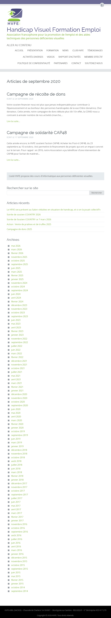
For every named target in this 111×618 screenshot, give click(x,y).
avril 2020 (16, 416)
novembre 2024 (19, 283)
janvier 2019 (17, 446)
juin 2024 (15, 294)
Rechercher (97, 192)
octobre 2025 (18, 260)
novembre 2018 (19, 453)
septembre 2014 (19, 591)
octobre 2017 (18, 490)
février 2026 (17, 253)
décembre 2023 (19, 305)
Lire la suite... (13, 121)
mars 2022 (16, 353)
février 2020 (17, 424)
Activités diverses (33, 56)
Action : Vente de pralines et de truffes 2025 (29, 224)
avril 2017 (16, 509)
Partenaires (61, 63)
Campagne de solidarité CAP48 (37, 132)
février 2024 (17, 301)
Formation (52, 50)
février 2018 (17, 476)
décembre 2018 (19, 450)
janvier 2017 (17, 520)
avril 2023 (16, 327)
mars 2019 (16, 442)
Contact (76, 63)
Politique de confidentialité (33, 63)
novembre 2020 (19, 398)
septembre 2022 (19, 342)
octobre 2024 (18, 286)
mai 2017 (15, 505)
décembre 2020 (19, 394)
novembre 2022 (19, 338)
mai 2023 (15, 323)
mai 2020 (15, 413)
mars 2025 (16, 271)
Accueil (19, 50)
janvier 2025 (17, 279)
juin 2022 (15, 349)
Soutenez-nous (94, 63)
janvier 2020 (17, 427)
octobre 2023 (18, 312)
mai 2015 (15, 576)
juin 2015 (15, 572)
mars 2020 (16, 420)
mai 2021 (15, 375)
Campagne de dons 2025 (19, 229)
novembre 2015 (19, 561)
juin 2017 (15, 502)
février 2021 (17, 387)
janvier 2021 (17, 390)
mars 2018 (16, 472)
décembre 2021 (19, 361)
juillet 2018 (16, 464)
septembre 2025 (19, 264)
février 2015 (17, 580)
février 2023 (17, 331)
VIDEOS (51, 56)
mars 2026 (16, 249)
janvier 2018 (17, 479)
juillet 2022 (16, 346)
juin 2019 (15, 438)
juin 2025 (15, 268)
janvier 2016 (17, 554)
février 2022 (17, 357)
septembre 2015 (19, 568)
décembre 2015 (19, 557)
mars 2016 (16, 550)
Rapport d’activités (69, 56)
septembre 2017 (19, 494)
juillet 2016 (16, 539)
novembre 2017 (19, 487)
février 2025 (17, 275)
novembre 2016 (19, 524)
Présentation (35, 50)
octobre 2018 (18, 457)
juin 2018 (15, 468)
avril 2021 (16, 379)
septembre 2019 (19, 435)
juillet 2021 (16, 372)
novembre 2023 (19, 309)
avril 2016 (16, 546)
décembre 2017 (19, 483)
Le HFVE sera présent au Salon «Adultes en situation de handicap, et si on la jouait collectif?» (54, 209)
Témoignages (95, 50)
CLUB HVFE (78, 50)
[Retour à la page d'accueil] (15, 17)
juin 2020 (15, 409)
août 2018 (16, 461)
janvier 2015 (17, 583)
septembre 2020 (19, 405)
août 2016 (16, 535)
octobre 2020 (18, 401)
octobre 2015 (18, 565)
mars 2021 (16, 383)
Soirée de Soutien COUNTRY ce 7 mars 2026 (29, 219)
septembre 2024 (19, 290)
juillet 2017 (16, 498)
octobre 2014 (18, 587)
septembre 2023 (19, 316)
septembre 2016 (19, 531)
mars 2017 (16, 513)
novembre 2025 (19, 257)
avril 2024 (16, 297)
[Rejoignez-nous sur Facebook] (102, 5)
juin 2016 (15, 542)
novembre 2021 (19, 364)
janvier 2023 (17, 334)
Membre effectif (93, 56)
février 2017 (17, 516)
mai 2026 (15, 245)
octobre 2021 (18, 368)
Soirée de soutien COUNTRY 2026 (24, 214)
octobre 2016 (18, 528)
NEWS (65, 50)
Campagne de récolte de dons (36, 94)
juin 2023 (15, 320)
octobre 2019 (18, 431)
